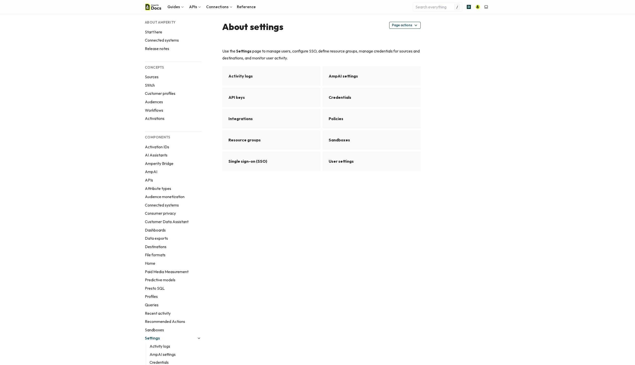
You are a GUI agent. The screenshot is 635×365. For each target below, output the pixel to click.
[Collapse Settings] (199, 338)
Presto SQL (155, 288)
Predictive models (160, 279)
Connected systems (162, 40)
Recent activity (158, 313)
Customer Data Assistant (167, 221)
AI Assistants (156, 155)
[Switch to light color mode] (486, 7)
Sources (152, 76)
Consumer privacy (160, 213)
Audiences (154, 101)
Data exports (156, 238)
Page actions (402, 25)
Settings (152, 338)
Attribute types (158, 188)
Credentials (159, 362)
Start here (153, 31)
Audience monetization (165, 196)
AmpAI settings (163, 354)
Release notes (157, 48)
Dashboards (155, 230)
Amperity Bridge (159, 163)
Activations (154, 118)
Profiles (151, 296)
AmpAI (151, 171)
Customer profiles (160, 93)
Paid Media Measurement (167, 271)
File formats (155, 254)
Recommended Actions (165, 321)
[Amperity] (477, 6)
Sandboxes (154, 329)
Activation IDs (157, 146)
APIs (149, 180)
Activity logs (160, 346)
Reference (246, 6)
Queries (152, 304)
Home (150, 263)
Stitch (150, 85)
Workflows (154, 110)
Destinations (155, 246)
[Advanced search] (468, 6)
